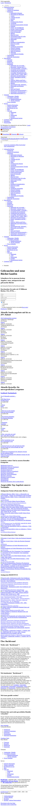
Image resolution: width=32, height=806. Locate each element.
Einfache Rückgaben (12, 105)
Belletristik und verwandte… (18, 65)
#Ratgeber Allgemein (6, 475)
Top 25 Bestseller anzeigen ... (8, 396)
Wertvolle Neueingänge (13, 57)
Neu (3, 305)
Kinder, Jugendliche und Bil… (18, 77)
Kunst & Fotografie (16, 32)
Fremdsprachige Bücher (17, 22)
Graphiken (16, 685)
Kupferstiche (12, 688)
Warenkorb (7, 121)
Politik (12, 41)
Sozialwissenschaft (15, 49)
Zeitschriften (23, 685)
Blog (8, 109)
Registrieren (8, 2)
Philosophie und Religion (17, 86)
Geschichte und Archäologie (18, 70)
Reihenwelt (10, 62)
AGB (12, 114)
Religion (13, 45)
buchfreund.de (4, 791)
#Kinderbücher (4, 480)
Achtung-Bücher (8, 797)
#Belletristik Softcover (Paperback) (10, 467)
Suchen (9, 309)
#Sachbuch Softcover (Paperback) (9, 471)
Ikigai (2, 406)
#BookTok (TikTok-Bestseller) (9, 474)
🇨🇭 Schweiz (20, 134)
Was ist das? (25, 307)
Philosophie (14, 39)
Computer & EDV (15, 17)
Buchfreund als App (12, 108)
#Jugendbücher (5, 478)
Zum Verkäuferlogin (9, 146)
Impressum (13, 112)
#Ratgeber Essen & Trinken (8, 477)
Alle (3, 302)
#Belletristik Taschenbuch (7, 468)
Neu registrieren (5, 126)
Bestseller (9, 61)
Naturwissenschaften (16, 38)
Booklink (6, 799)
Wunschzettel (7, 122)
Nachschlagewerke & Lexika (18, 36)
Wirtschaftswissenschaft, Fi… (18, 93)
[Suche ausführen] (1, 140)
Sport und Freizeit (15, 89)
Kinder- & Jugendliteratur (17, 27)
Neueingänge (10, 55)
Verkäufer (6, 95)
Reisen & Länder (15, 43)
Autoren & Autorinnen (13, 10)
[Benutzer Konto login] (1, 142)
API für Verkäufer (15, 100)
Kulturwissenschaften (16, 30)
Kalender (13, 26)
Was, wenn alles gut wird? (7, 435)
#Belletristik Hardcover (7, 465)
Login (2, 2)
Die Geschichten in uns (7, 441)
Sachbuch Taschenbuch (8, 393)
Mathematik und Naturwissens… (19, 81)
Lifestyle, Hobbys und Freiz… (18, 80)
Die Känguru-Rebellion (7, 418)
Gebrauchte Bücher (9, 7)
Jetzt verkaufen (4, 725)
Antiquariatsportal (8, 796)
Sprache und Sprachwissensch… (19, 90)
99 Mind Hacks (5, 400)
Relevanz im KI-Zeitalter (7, 412)
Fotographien (19, 686)
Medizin (13, 33)
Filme (12, 20)
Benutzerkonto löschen (16, 118)
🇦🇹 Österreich (13, 134)
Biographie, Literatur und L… (18, 67)
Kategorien (10, 11)
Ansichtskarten (4, 686)
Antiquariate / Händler (13, 96)
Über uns (9, 111)
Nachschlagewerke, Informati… (19, 84)
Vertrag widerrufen (12, 106)
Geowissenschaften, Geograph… (19, 68)
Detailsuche (10, 8)
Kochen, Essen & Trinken (17, 29)
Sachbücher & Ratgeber (17, 46)
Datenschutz (14, 115)
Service (6, 103)
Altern (2, 429)
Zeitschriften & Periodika (17, 54)
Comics (12, 16)
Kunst (12, 78)
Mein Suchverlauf (20, 145)
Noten (25, 686)
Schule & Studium (15, 48)
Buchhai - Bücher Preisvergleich (12, 800)
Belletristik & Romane (16, 13)
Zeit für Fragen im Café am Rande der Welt (12, 447)
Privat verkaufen (11, 102)
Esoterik (13, 19)
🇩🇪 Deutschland (5, 134)
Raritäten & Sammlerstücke (18, 42)
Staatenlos (3, 424)
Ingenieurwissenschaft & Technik (19, 24)
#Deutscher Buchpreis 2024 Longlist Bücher (12, 481)
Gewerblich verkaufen (13, 97)
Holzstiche (3, 688)
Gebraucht (5, 304)
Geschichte (13, 23)
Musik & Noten (15, 35)
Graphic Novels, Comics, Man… (19, 74)
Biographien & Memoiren (17, 14)
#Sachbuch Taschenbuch (7, 473)
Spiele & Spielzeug (15, 51)
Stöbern (3, 322)
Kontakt (13, 116)
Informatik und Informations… (18, 76)
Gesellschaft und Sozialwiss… (18, 71)
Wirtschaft (13, 52)
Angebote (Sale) (8, 119)
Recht (12, 87)
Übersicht (9, 59)
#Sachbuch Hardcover (6, 470)
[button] (16, 130)
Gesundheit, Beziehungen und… (19, 73)
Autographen (12, 686)
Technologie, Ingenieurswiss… (19, 92)
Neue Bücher (7, 58)
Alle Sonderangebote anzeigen (8, 318)
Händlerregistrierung (16, 99)
